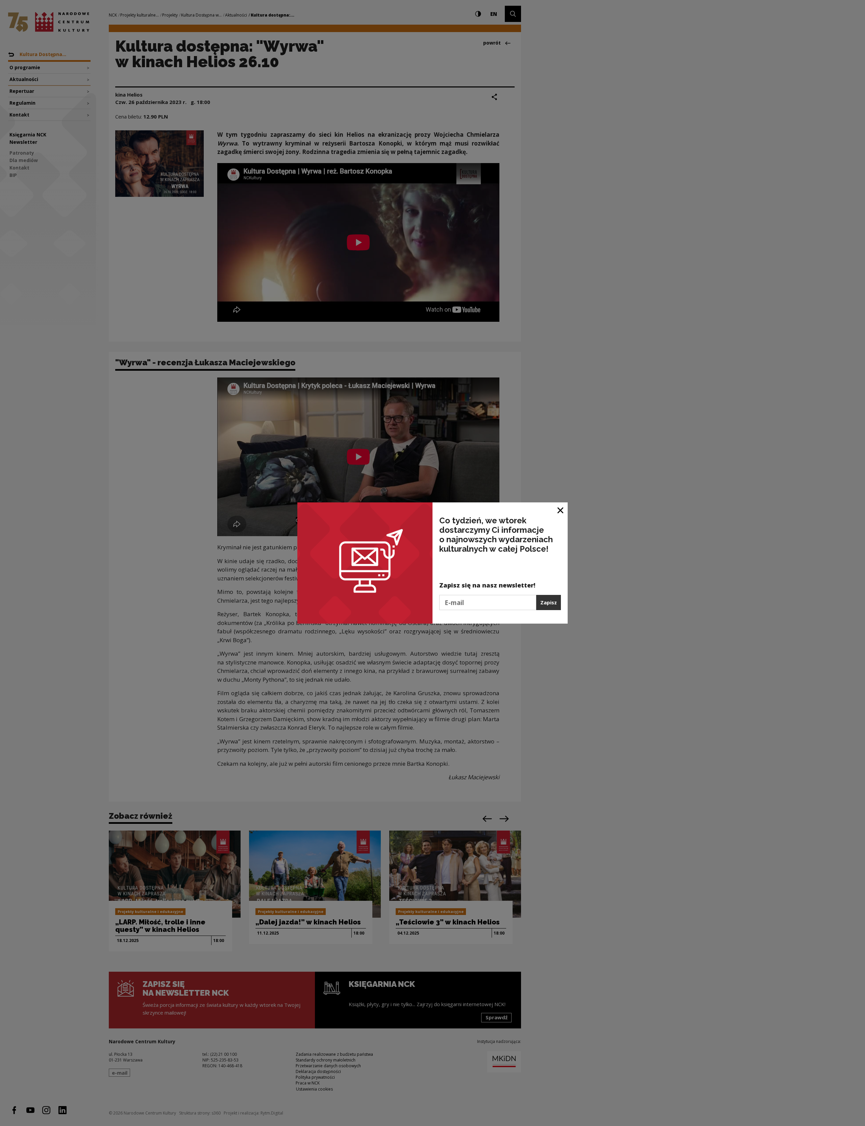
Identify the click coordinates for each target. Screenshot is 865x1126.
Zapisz (548, 602)
